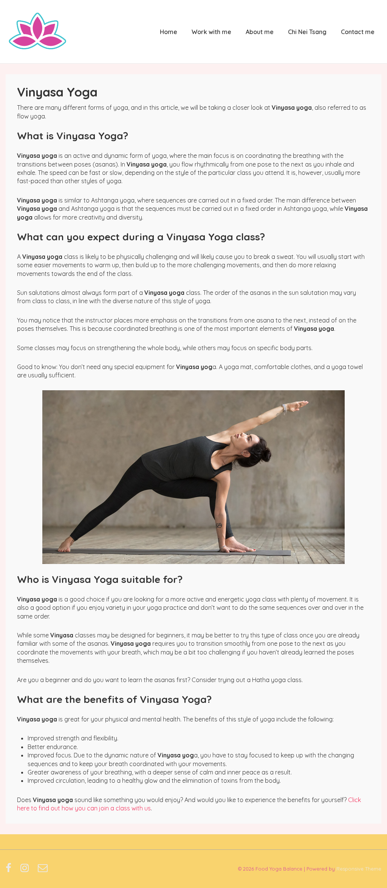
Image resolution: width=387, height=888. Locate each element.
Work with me (211, 32)
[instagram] (26, 870)
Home (168, 32)
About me (260, 32)
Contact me (358, 32)
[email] (44, 870)
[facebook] (10, 870)
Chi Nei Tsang (307, 32)
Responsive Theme (358, 869)
